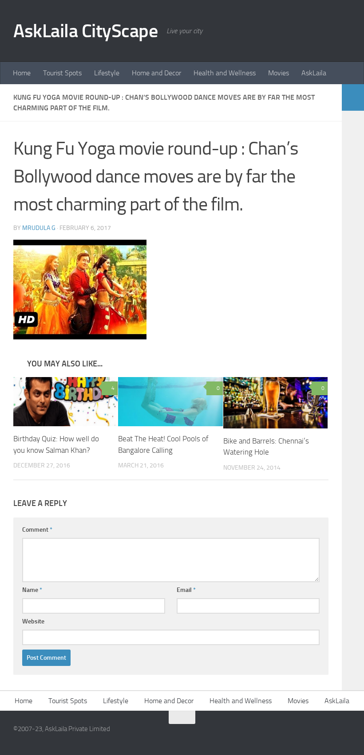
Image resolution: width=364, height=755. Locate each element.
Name (32, 590)
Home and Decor (156, 73)
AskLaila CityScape (85, 31)
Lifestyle (106, 73)
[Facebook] (328, 734)
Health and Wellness (225, 73)
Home (22, 73)
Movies (278, 73)
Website (33, 621)
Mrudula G (38, 228)
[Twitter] (344, 734)
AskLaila (313, 73)
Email (186, 590)
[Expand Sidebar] (353, 97)
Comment (37, 529)
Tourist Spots (62, 73)
